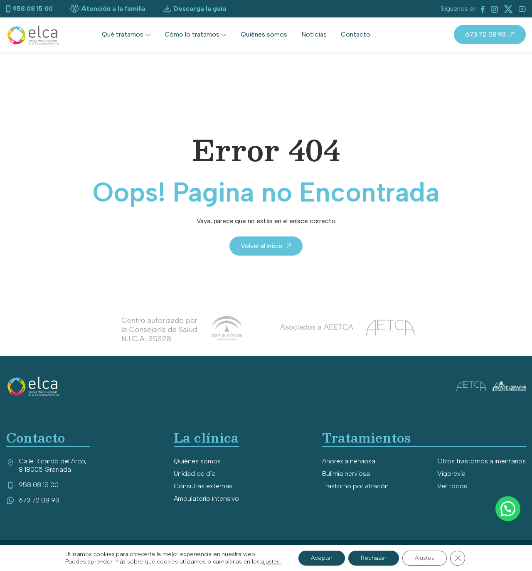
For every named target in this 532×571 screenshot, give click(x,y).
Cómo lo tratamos (192, 34)
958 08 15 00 (32, 8)
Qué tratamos (122, 34)
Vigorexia (451, 473)
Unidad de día (195, 473)
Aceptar (321, 557)
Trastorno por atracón (355, 486)
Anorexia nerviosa (348, 461)
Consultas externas (203, 486)
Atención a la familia (113, 8)
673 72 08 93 (485, 34)
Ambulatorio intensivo (206, 498)
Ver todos (452, 486)
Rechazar (374, 557)
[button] (507, 508)
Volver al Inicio (261, 246)
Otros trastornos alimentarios (481, 461)
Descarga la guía (199, 8)
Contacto (355, 34)
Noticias (314, 34)
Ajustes (424, 557)
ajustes (270, 561)
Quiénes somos (264, 34)
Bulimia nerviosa (346, 473)
